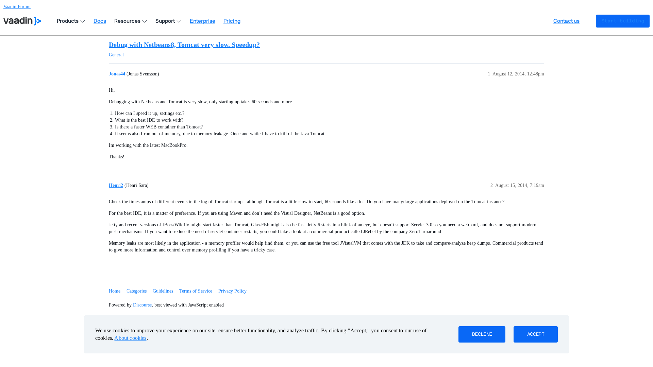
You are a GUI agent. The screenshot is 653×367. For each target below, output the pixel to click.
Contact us (566, 21)
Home (114, 291)
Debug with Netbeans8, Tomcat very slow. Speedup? (184, 44)
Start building (622, 21)
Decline (482, 334)
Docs (100, 21)
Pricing (231, 21)
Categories (137, 291)
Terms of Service (195, 291)
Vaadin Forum (17, 6)
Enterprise (202, 21)
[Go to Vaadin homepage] (22, 21)
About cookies (130, 338)
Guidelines (163, 291)
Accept (535, 334)
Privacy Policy (232, 291)
